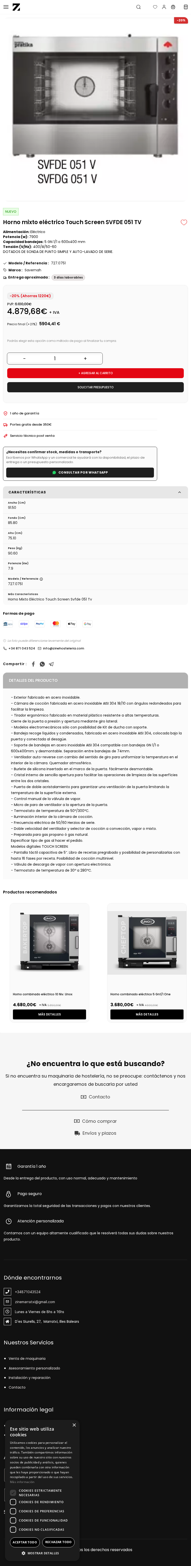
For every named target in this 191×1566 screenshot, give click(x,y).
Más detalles (49, 1014)
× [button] (74, 1425)
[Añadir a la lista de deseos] (184, 222)
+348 (19, 1292)
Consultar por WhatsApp (83, 472)
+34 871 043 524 (21, 648)
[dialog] (42, 1490)
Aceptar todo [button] (25, 1542)
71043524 (32, 1292)
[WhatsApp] (42, 664)
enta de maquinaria (28, 1358)
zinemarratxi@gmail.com (35, 1302)
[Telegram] (51, 664)
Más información (22, 1482)
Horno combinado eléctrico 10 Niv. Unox (42, 994)
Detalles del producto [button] (33, 680)
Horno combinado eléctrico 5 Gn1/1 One (140, 994)
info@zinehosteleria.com (63, 648)
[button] (151, 6)
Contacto (17, 1387)
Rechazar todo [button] (58, 1542)
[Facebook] (33, 664)
